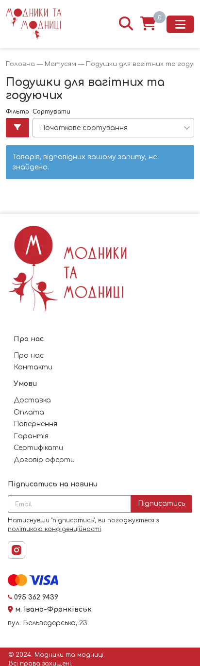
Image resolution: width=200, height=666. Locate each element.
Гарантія (31, 436)
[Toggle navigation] (180, 24)
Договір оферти (44, 460)
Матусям (60, 64)
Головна (20, 64)
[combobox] (113, 127)
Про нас (29, 355)
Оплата (29, 412)
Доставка (32, 400)
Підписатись (161, 503)
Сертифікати (38, 447)
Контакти (33, 367)
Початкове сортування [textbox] (84, 128)
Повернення (35, 424)
